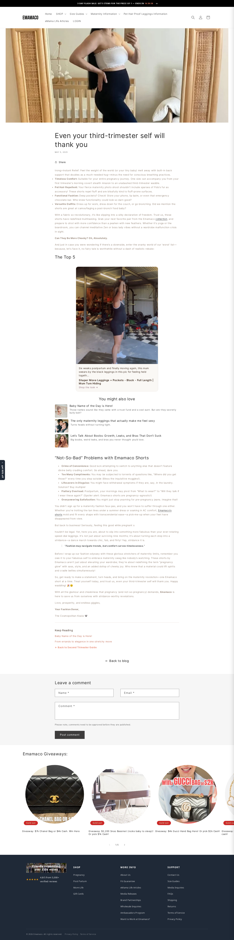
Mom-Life (78, 887)
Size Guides (174, 881)
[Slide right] (124, 845)
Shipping (172, 900)
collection (161, 219)
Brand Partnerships (130, 900)
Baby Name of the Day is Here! (73, 636)
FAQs (170, 893)
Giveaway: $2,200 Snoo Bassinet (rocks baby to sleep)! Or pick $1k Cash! (121, 832)
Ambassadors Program (132, 912)
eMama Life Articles (130, 887)
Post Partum (80, 881)
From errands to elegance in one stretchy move (83, 641)
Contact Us (173, 874)
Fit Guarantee (127, 881)
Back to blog (119, 661)
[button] (61, 13)
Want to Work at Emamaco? (135, 919)
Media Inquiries (176, 887)
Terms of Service (176, 912)
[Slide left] (109, 845)
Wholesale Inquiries (130, 906)
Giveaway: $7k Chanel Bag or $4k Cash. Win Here (51, 831)
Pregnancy (79, 874)
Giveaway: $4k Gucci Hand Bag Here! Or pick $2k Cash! (187, 831)
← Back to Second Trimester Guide (76, 647)
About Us (125, 874)
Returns (172, 906)
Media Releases (128, 893)
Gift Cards (78, 893)
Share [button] (62, 162)
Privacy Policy (175, 919)
